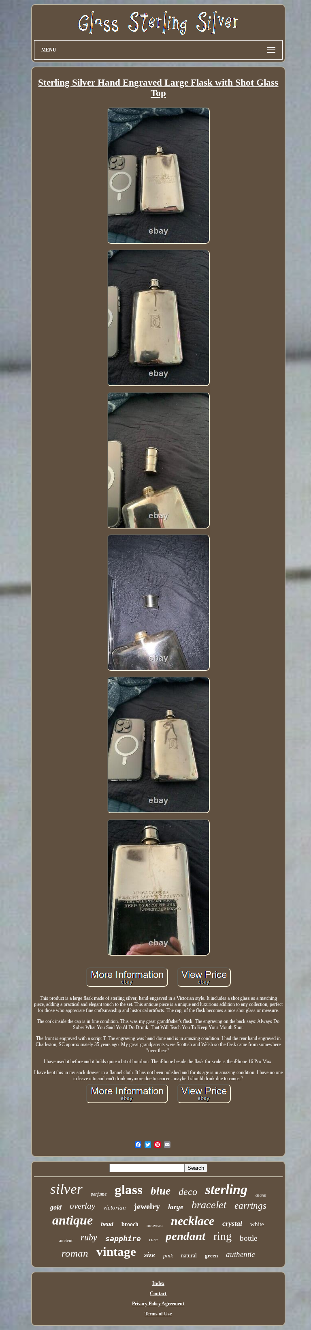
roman (75, 1253)
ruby (89, 1237)
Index (158, 1283)
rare (153, 1239)
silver (66, 1189)
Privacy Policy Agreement (158, 1303)
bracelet (209, 1205)
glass (129, 1189)
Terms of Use (158, 1314)
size (149, 1255)
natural (189, 1256)
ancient (65, 1240)
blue (160, 1191)
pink (168, 1256)
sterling (226, 1189)
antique (72, 1220)
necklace (192, 1220)
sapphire (123, 1238)
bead (107, 1223)
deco (188, 1191)
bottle (248, 1238)
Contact (158, 1293)
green (211, 1256)
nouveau (155, 1225)
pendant (185, 1235)
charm (261, 1195)
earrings (250, 1206)
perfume (99, 1194)
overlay (82, 1206)
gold (56, 1207)
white (257, 1224)
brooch (129, 1224)
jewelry (147, 1206)
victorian (114, 1207)
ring (222, 1236)
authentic (240, 1254)
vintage (116, 1251)
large (175, 1207)
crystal (232, 1223)
